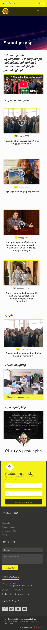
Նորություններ (8, 527)
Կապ (4, 534)
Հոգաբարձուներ (9, 531)
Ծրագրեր (6, 523)
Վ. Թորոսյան (38, 627)
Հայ (36, 3)
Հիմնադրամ (7, 519)
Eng (40, 3)
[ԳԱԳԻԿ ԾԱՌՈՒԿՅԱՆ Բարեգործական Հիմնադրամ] (5, 11)
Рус (44, 3)
